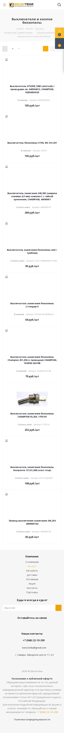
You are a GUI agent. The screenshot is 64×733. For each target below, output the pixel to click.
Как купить (32, 570)
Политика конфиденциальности (32, 719)
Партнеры (32, 592)
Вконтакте (27, 625)
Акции (32, 583)
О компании (32, 561)
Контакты (32, 587)
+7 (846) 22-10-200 (34, 640)
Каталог (32, 566)
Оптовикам (32, 579)
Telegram (35, 625)
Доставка (32, 574)
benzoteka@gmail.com (34, 647)
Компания (32, 556)
